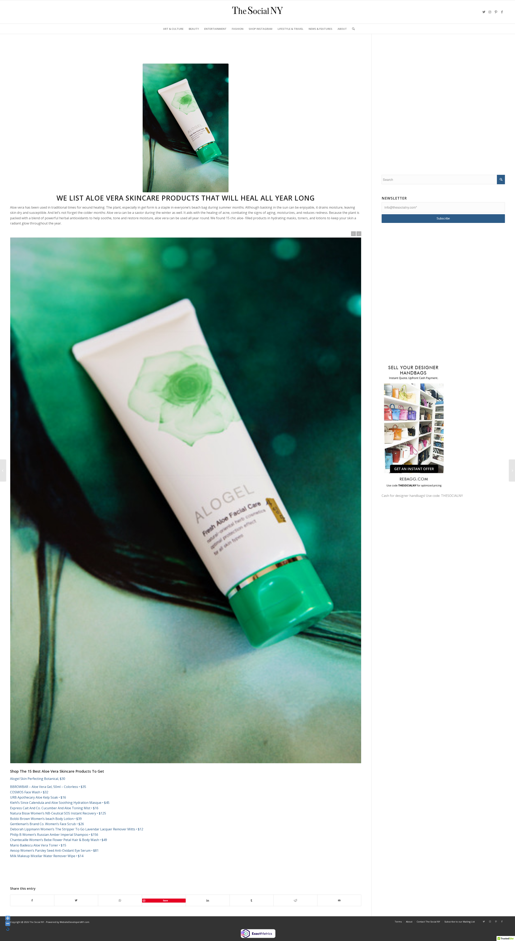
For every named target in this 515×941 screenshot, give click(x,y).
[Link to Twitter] (484, 12)
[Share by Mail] (339, 900)
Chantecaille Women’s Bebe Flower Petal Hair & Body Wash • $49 (58, 840)
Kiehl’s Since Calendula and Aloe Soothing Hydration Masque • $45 (59, 802)
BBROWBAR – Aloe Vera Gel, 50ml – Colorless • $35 (48, 787)
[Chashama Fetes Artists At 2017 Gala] (3, 470)
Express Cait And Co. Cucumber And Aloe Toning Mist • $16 (54, 808)
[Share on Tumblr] (251, 900)
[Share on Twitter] (76, 900)
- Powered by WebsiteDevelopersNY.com (67, 921)
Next (358, 233)
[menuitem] (173, 29)
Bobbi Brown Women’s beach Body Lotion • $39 (46, 818)
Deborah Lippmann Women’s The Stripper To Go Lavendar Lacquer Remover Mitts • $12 (76, 829)
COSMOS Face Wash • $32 (29, 792)
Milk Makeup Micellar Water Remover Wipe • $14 (46, 856)
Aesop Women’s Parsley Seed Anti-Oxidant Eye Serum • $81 (54, 850)
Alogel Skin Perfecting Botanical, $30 (37, 778)
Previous (353, 233)
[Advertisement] (83, 53)
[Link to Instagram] (490, 12)
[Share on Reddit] (295, 900)
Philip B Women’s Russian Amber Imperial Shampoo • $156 (54, 834)
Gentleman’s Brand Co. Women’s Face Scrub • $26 (47, 824)
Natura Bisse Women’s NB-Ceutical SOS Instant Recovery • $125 (58, 813)
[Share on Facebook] (32, 900)
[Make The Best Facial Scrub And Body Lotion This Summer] (512, 470)
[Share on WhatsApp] (120, 900)
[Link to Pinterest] (496, 12)
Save (165, 900)
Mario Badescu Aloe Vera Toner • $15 (38, 845)
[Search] (352, 29)
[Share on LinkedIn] (208, 900)
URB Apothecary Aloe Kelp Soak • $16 (38, 797)
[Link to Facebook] (502, 12)
